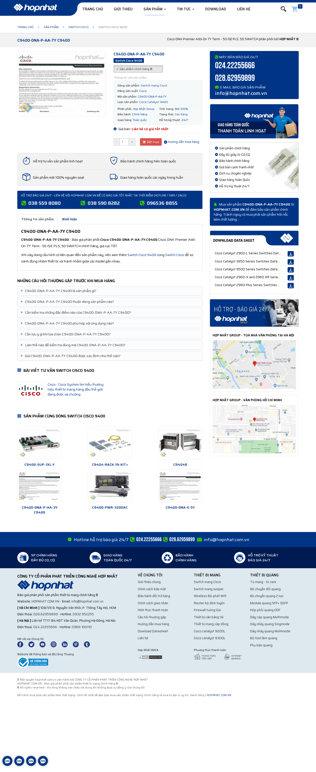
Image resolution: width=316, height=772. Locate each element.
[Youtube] (45, 644)
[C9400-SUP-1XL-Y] (39, 443)
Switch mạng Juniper (209, 589)
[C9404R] (180, 443)
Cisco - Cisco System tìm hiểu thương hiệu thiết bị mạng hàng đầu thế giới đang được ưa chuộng (75, 389)
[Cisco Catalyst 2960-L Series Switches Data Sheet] (291, 254)
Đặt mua (152, 141)
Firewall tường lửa (207, 610)
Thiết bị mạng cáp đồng (211, 624)
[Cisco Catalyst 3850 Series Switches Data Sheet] (291, 262)
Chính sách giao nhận (153, 603)
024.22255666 (235, 65)
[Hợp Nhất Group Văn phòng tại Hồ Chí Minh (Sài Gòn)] (254, 428)
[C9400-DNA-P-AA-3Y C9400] (39, 485)
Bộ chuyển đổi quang (265, 589)
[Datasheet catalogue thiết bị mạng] (254, 238)
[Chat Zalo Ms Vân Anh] (19, 764)
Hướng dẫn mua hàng (183, 141)
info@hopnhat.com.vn (241, 93)
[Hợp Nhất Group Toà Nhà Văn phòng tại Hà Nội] (254, 364)
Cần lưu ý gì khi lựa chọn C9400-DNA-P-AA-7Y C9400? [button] (66, 334)
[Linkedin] (67, 644)
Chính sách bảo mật (152, 589)
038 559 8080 (44, 203)
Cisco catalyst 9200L (209, 631)
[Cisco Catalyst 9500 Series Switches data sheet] (291, 270)
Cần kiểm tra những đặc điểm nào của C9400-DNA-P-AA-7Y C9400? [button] (76, 312)
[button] (283, 9)
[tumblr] (89, 644)
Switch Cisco (78, 27)
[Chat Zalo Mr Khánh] (43, 764)
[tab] (110, 290)
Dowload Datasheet (153, 631)
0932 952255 (83, 614)
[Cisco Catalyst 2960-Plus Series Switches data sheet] (291, 285)
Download (215, 9)
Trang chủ (92, 9)
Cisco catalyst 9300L (209, 638)
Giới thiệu (123, 9)
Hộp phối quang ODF (265, 610)
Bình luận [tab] (69, 219)
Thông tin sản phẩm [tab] (37, 219)
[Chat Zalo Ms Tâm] (7, 764)
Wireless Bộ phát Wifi (210, 596)
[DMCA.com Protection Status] (150, 656)
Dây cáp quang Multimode (269, 617)
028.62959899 (235, 78)
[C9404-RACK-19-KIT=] (110, 443)
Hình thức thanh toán (153, 610)
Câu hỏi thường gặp (152, 617)
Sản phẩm (153, 9)
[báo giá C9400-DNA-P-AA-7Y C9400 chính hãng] (254, 312)
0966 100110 (82, 627)
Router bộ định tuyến (209, 603)
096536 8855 (162, 203)
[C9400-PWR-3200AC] (110, 485)
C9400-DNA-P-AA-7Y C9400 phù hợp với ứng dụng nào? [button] (67, 323)
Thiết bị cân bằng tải (208, 617)
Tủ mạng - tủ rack (263, 581)
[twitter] (33, 644)
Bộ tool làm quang (263, 638)
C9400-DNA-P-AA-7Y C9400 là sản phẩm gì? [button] (58, 291)
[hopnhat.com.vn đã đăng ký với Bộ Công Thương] (32, 662)
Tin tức (184, 9)
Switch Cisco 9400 (141, 254)
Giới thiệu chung (149, 581)
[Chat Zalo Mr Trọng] (31, 764)
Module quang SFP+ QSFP (269, 603)
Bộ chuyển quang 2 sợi (266, 596)
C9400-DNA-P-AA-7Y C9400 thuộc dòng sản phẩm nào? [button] (67, 302)
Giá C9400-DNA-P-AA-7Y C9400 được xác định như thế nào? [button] (70, 356)
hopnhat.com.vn (45, 601)
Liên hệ (243, 9)
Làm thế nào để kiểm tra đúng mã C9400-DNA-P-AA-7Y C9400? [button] (73, 345)
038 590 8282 (104, 203)
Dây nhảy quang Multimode (270, 631)
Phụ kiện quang (261, 645)
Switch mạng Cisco (207, 581)
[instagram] (56, 644)
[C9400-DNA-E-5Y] (180, 485)
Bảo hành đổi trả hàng (154, 596)
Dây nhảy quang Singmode (270, 624)
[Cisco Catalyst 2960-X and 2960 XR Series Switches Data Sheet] (291, 277)
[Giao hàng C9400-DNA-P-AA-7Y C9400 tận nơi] (254, 121)
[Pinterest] (78, 644)
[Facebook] (22, 644)
